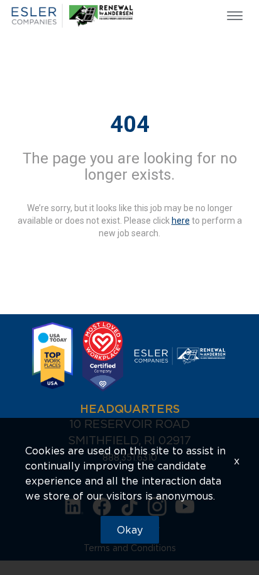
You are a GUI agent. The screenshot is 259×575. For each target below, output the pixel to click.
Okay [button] (130, 529)
